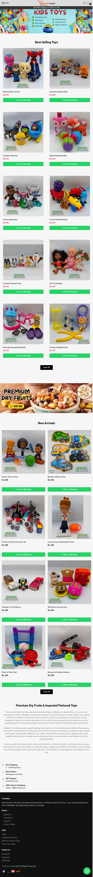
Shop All (7, 821)
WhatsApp (6, 860)
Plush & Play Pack (9, 672)
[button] (88, 3)
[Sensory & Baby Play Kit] (70, 324)
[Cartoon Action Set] (23, 132)
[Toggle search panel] (84, 3)
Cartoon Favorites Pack (12, 283)
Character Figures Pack (58, 92)
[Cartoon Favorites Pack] (23, 260)
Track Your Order (9, 844)
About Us (7, 815)
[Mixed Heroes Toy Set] (23, 68)
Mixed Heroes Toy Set (11, 92)
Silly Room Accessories (57, 607)
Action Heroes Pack (10, 477)
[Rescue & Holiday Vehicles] (69, 647)
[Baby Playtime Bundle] (70, 132)
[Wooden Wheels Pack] (69, 452)
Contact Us (8, 818)
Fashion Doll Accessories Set (14, 542)
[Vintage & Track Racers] (23, 582)
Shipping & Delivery (9, 837)
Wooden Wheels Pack (57, 477)
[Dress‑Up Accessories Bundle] (23, 324)
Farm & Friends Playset (58, 220)
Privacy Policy (9, 824)
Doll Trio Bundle (56, 283)
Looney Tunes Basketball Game (61, 542)
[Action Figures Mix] (23, 196)
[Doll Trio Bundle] (70, 260)
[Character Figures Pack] (70, 68)
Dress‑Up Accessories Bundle (14, 347)
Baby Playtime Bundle (58, 156)
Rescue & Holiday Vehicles (59, 672)
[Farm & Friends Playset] (70, 196)
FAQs (4, 834)
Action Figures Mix (10, 220)
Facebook (6, 854)
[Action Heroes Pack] (23, 452)
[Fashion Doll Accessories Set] (23, 517)
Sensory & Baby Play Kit (59, 347)
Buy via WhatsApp (24, 100)
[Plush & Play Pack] (23, 647)
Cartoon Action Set (10, 156)
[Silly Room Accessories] (69, 582)
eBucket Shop (9, 866)
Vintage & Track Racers (11, 607)
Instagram (6, 857)
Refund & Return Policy (11, 841)
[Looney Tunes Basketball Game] (69, 517)
